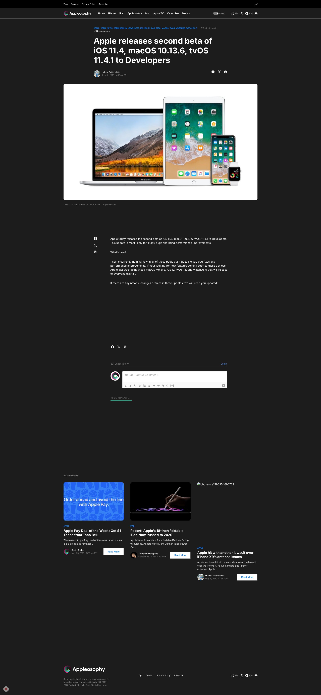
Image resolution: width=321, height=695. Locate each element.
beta (136, 28)
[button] (256, 4)
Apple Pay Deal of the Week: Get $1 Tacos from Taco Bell (92, 533)
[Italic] (130, 386)
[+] (172, 385)
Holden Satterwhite (111, 72)
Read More (114, 551)
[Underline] (135, 386)
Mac (158, 28)
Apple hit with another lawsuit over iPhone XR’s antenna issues (225, 555)
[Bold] (125, 386)
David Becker (78, 550)
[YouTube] (255, 13)
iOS (141, 28)
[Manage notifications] (6, 689)
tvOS (172, 28)
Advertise (103, 4)
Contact (74, 4)
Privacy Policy (88, 4)
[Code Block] (158, 386)
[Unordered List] (149, 386)
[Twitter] (241, 13)
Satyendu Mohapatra (148, 553)
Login (223, 363)
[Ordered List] (144, 386)
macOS (165, 28)
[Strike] (139, 386)
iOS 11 (147, 28)
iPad (153, 28)
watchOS (180, 28)
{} (167, 385)
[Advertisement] (160, 220)
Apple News (107, 28)
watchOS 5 (191, 28)
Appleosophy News (123, 28)
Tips (66, 4)
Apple (96, 28)
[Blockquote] (153, 386)
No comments (103, 31)
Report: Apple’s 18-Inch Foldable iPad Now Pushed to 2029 (156, 533)
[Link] (163, 386)
